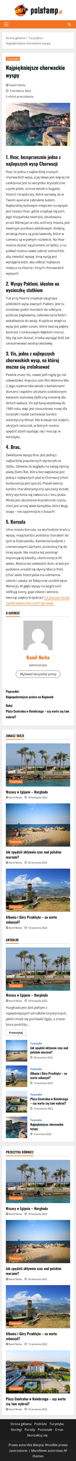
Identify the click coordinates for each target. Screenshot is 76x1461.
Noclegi (16, 1429)
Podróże (40, 1424)
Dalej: (37, 711)
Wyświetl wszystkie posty (38, 674)
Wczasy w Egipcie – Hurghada (27, 791)
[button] (6, 24)
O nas (59, 1429)
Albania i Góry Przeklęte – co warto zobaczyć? (31, 920)
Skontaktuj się (37, 1435)
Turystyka (13, 58)
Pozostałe (45, 1429)
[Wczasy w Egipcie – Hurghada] (38, 765)
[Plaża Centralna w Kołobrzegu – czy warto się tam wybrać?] (38, 1371)
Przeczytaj (17, 1033)
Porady (30, 1429)
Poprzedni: (29, 694)
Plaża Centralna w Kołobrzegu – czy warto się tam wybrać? (16, 1102)
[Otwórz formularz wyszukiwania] (69, 24)
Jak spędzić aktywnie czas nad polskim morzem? (33, 854)
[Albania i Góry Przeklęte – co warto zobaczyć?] (38, 890)
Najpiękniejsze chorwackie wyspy (16, 1127)
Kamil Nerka (17, 85)
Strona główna (21, 1424)
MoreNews (39, 1450)
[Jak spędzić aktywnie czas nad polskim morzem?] (38, 825)
